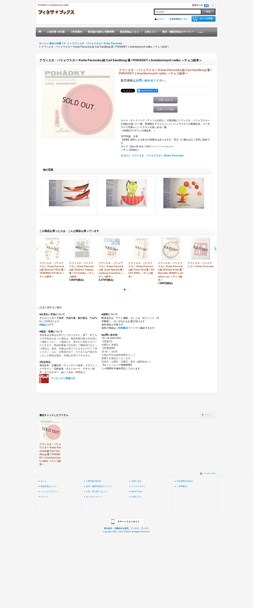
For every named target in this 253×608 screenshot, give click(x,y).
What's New (136, 491)
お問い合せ (136, 481)
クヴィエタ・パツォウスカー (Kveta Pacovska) (157, 155)
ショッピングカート (50, 491)
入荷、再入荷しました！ (97, 491)
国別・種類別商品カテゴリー (99, 486)
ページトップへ (209, 473)
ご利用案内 (182, 486)
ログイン (161, 19)
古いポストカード (94, 497)
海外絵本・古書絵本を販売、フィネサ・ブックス (126, 528)
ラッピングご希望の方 (63, 378)
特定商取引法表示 (185, 481)
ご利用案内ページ (125, 328)
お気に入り (136, 497)
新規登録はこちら (180, 19)
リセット (208, 415)
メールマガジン (138, 486)
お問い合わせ (144, 80)
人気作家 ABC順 (93, 481)
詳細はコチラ (46, 324)
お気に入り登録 (165, 109)
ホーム (44, 481)
